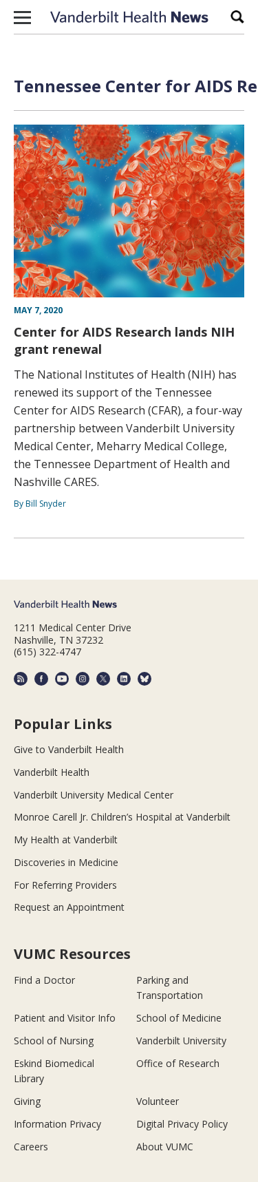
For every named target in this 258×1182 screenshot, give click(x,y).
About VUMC (164, 1146)
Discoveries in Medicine (66, 862)
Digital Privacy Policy (182, 1123)
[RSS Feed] (21, 679)
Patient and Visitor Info (65, 1017)
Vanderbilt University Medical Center (93, 794)
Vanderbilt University (181, 1040)
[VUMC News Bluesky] (144, 679)
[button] (22, 17)
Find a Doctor (44, 979)
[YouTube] (62, 679)
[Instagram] (82, 679)
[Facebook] (41, 679)
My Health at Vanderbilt (66, 839)
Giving (27, 1101)
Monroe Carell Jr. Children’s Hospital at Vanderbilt (122, 816)
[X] (103, 679)
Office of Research (177, 1063)
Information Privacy (57, 1123)
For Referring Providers (65, 884)
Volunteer (157, 1101)
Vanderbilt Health (51, 772)
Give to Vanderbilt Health (69, 749)
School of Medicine (179, 1017)
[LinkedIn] (124, 679)
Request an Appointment (69, 907)
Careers (31, 1146)
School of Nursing (54, 1040)
